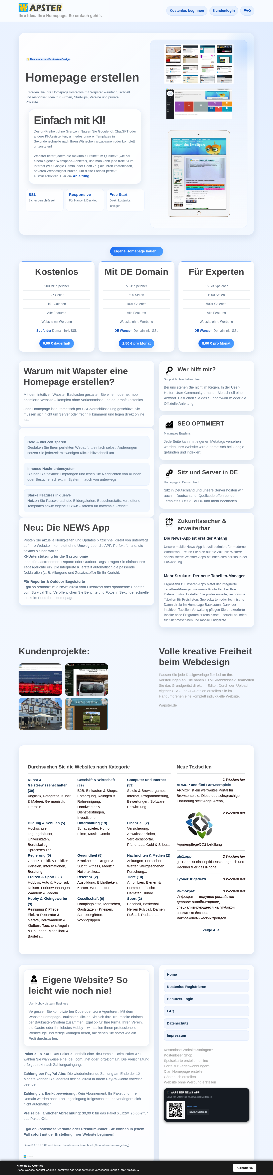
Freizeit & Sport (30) (45, 877)
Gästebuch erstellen (180, 1077)
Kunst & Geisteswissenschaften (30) (48, 785)
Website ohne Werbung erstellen (190, 1082)
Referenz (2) (87, 877)
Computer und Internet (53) (146, 782)
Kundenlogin (224, 11)
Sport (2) (134, 898)
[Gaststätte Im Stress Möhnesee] (40, 714)
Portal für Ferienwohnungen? (187, 1066)
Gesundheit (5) (90, 855)
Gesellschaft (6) (90, 898)
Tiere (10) (135, 877)
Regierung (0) (39, 855)
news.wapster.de (198, 1112)
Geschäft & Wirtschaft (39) (96, 782)
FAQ (247, 11)
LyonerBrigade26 (191, 879)
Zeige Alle (211, 930)
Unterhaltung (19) (92, 823)
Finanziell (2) (138, 823)
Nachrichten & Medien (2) (148, 855)
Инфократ (186, 891)
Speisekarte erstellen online (186, 1061)
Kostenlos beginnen (187, 11)
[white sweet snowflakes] (86, 714)
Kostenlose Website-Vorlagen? (188, 1050)
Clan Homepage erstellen (184, 1071)
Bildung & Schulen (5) (46, 823)
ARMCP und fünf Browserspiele (204, 785)
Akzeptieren (245, 1167)
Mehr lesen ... (130, 1169)
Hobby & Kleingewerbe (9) (47, 901)
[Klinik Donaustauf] (40, 679)
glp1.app (184, 856)
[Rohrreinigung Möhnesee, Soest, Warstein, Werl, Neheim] (86, 679)
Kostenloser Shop (178, 1055)
